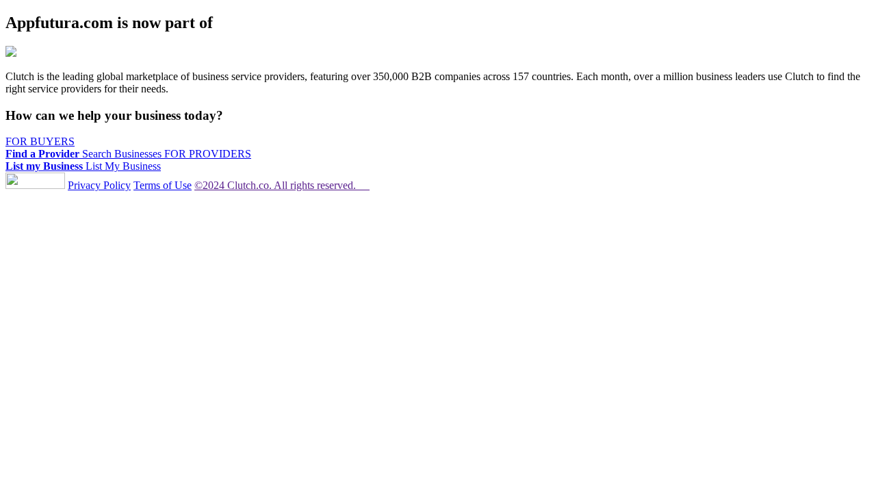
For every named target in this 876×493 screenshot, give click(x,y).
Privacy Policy (99, 185)
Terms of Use (162, 185)
